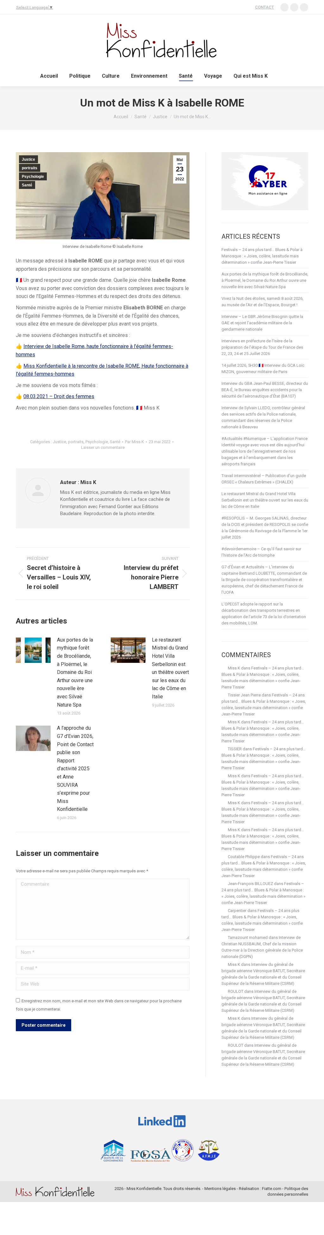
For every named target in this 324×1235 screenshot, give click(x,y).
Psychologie (33, 176)
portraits (29, 168)
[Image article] (33, 650)
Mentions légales (220, 1188)
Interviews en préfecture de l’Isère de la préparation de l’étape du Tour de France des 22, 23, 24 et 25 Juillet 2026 (262, 347)
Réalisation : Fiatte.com (260, 1188)
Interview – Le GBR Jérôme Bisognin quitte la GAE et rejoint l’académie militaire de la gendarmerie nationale (262, 323)
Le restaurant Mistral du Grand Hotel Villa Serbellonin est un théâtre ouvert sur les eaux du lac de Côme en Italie (170, 668)
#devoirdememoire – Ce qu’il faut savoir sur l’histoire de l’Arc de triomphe (261, 552)
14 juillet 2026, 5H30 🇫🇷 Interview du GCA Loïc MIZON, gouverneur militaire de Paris (262, 368)
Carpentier (237, 910)
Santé (27, 185)
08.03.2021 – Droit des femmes (58, 396)
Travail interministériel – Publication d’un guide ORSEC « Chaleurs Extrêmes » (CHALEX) (263, 478)
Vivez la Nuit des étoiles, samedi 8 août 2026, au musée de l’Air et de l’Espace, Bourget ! (262, 301)
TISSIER (235, 749)
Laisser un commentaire (103, 447)
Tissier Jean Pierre (244, 695)
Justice (28, 159)
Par (134, 441)
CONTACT (264, 7)
